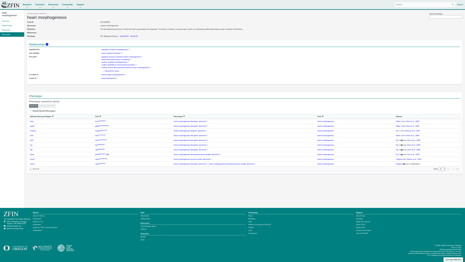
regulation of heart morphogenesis (114, 49)
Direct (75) (33, 106)
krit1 (100, 135)
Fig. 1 (398, 131)
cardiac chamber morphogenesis (114, 62)
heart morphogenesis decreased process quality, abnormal (196, 154)
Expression (37, 219)
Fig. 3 (398, 150)
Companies (252, 233)
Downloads (145, 216)
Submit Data (145, 219)
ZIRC (143, 229)
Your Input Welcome (453, 260)
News (250, 216)
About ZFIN (360, 224)
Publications (37, 230)
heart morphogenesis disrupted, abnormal (190, 121)
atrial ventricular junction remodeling (115, 59)
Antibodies (37, 224)
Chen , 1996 (412, 121)
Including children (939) (47, 106)
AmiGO (133, 36)
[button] (53, 116)
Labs (250, 230)
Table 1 (398, 121)
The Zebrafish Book (148, 226)
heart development (108, 78)
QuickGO (123, 36)
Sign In (460, 5)
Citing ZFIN (360, 227)
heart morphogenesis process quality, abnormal (192, 159)
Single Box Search (363, 222)
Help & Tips (360, 216)
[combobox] (425, 4)
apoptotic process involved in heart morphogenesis (120, 57)
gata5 (102, 126)
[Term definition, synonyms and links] (129, 49)
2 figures (399, 159)
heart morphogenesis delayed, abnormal (189, 131)
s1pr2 (101, 159)
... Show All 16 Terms (110, 71)
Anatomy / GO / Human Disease (45, 227)
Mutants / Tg (38, 222)
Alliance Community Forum (258, 224)
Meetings (251, 219)
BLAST (143, 237)
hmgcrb (101, 131)
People (251, 227)
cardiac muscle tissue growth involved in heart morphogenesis (125, 67)
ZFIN (142, 240)
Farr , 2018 (413, 154)
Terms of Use (456, 247)
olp (100, 150)
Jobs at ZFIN (361, 233)
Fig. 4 (398, 140)
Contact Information (363, 230)
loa (100, 145)
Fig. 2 (398, 145)
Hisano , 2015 (414, 159)
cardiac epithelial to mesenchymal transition (118, 65)
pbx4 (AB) (102, 154)
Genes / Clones (39, 216)
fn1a (100, 121)
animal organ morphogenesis (112, 75)
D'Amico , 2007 (412, 131)
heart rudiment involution (110, 53)
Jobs (250, 222)
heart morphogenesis (9, 14)
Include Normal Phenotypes (44, 111)
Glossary (359, 219)
